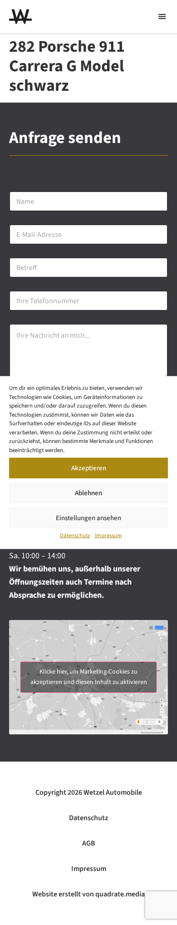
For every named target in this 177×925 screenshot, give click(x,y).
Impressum (108, 535)
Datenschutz (75, 535)
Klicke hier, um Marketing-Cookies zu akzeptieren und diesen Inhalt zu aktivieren (88, 677)
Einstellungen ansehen (88, 517)
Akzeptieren (88, 467)
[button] (162, 16)
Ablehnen (88, 492)
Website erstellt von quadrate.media (88, 894)
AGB (88, 843)
